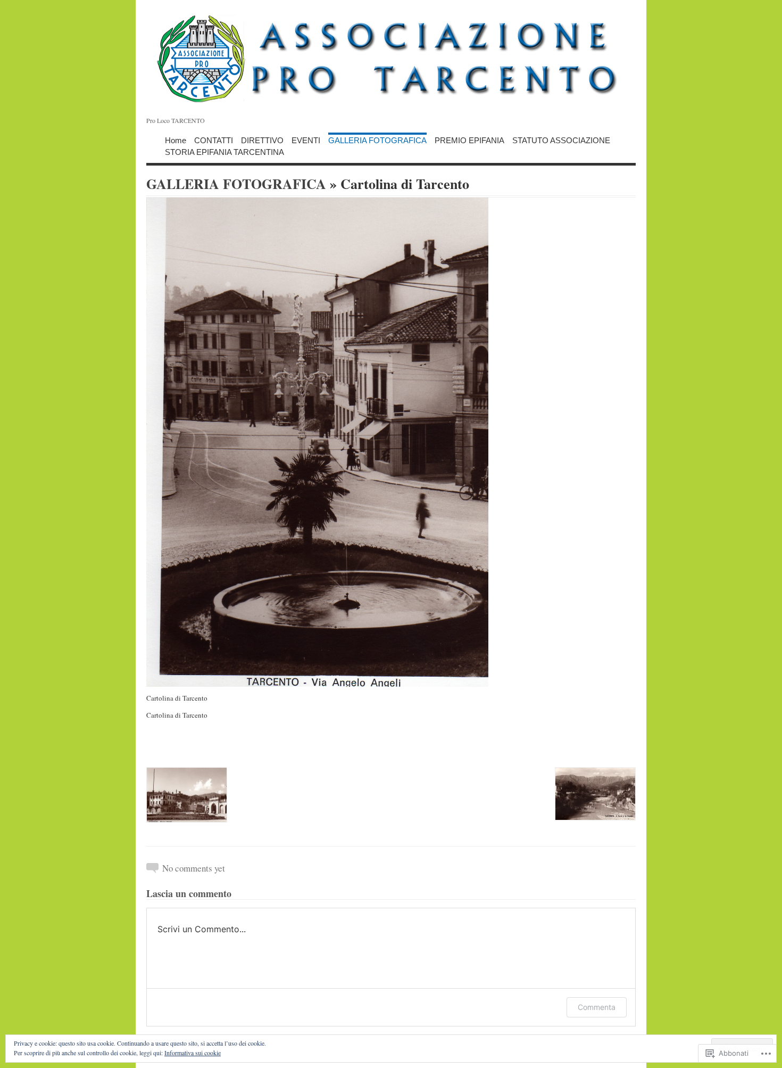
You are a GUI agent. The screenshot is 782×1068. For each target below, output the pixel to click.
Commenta (596, 1007)
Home (175, 139)
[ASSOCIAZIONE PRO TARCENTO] (391, 58)
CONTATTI (213, 139)
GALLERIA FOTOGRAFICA (377, 139)
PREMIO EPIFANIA (469, 139)
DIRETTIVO (262, 139)
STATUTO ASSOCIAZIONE (561, 139)
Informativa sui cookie (192, 1052)
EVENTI (306, 139)
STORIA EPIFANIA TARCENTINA (224, 151)
